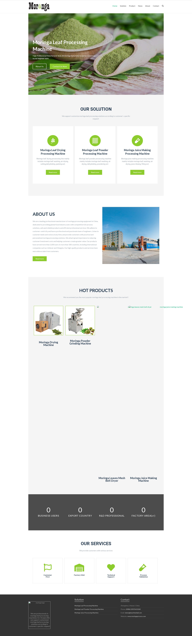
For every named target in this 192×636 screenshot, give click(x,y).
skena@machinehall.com (133, 613)
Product (132, 6)
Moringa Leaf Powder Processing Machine (89, 609)
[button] (39, 66)
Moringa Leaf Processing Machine (86, 606)
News (140, 6)
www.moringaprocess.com (136, 616)
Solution (123, 6)
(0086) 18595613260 (133, 609)
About (147, 6)
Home (114, 6)
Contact (156, 6)
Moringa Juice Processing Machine (86, 613)
